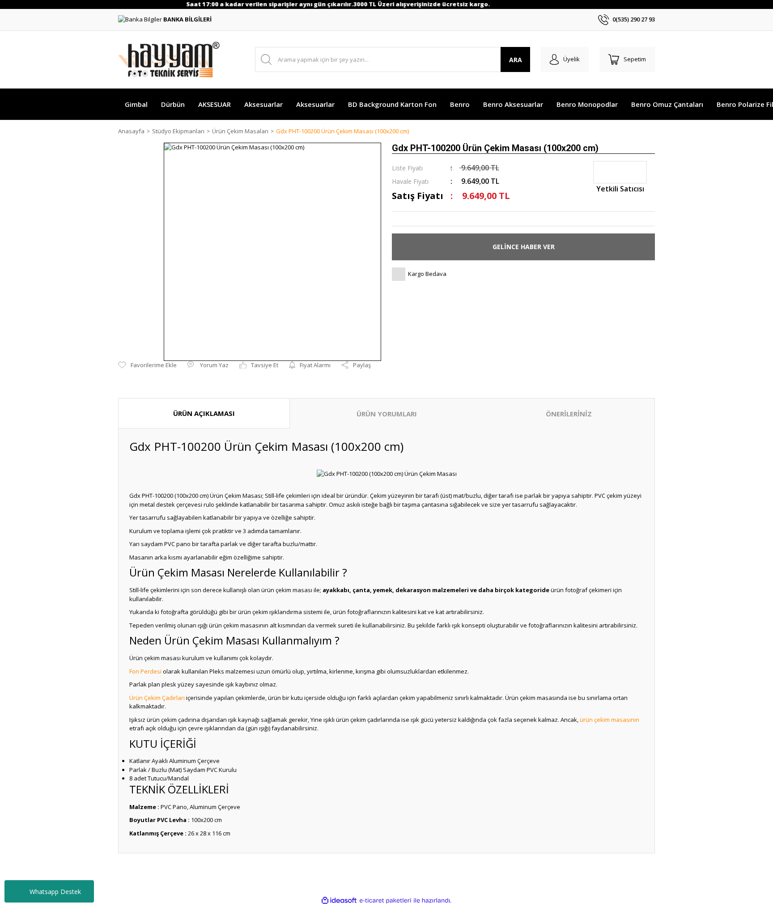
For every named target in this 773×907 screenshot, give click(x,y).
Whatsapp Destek (55, 891)
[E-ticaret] (385, 900)
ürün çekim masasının (609, 720)
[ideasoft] (339, 900)
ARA (515, 59)
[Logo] (169, 59)
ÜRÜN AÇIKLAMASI (204, 413)
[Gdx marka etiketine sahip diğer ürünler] (620, 172)
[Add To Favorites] (147, 365)
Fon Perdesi (145, 671)
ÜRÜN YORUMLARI (387, 413)
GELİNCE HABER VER (524, 246)
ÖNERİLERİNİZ (569, 413)
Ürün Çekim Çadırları (157, 698)
